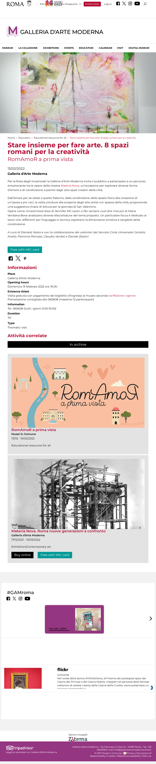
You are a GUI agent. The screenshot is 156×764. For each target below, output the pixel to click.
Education (86, 47)
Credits (111, 756)
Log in (108, 3)
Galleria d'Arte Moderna (61, 31)
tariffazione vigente (122, 295)
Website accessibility (128, 756)
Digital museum (139, 47)
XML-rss (146, 756)
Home (11, 137)
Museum (7, 47)
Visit (120, 47)
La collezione (27, 47)
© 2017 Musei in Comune (108, 753)
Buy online (22, 555)
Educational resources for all (50, 137)
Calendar (105, 47)
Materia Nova (70, 185)
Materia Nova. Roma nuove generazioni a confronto (58, 531)
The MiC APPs (57, 628)
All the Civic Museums (63, 3)
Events (69, 47)
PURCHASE (92, 3)
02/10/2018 (103, 682)
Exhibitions (51, 47)
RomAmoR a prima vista (33, 430)
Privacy (131, 753)
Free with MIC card (24, 249)
